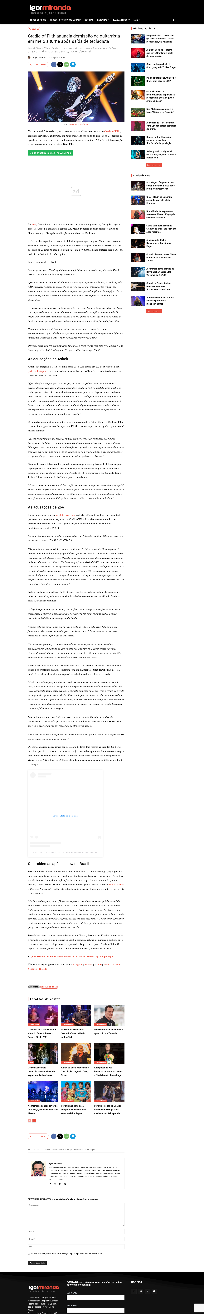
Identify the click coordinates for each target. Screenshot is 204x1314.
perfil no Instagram (37, 461)
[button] (172, 20)
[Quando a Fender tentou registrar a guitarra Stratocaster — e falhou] (138, 286)
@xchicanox (84, 124)
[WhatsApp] (66, 64)
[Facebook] (53, 64)
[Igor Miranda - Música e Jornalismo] (50, 9)
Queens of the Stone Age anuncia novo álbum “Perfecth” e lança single (158, 140)
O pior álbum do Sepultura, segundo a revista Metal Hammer (159, 200)
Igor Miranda (40, 57)
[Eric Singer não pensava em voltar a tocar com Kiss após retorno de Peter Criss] (138, 186)
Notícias (34, 29)
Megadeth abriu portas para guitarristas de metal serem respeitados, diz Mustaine (160, 38)
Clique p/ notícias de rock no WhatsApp (50, 152)
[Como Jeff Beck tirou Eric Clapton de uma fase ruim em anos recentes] (138, 229)
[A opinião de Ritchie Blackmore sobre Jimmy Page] (138, 243)
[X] (60, 64)
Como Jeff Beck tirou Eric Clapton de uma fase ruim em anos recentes (161, 228)
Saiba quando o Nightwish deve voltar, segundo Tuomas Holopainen (161, 154)
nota (34, 224)
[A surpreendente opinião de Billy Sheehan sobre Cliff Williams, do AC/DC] (138, 272)
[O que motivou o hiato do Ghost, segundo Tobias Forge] (138, 67)
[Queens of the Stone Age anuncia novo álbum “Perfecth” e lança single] (138, 140)
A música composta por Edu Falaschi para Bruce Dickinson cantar (160, 300)
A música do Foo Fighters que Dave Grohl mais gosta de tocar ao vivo (159, 52)
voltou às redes (116, 1292)
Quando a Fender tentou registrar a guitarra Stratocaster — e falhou (158, 286)
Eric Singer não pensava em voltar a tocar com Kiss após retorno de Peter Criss (160, 185)
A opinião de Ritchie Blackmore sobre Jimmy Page (158, 243)
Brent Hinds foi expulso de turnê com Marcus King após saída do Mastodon (160, 214)
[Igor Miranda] (30, 57)
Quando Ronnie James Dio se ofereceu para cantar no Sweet (161, 257)
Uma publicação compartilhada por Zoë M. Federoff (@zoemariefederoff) (65, 1260)
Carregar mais (152, 165)
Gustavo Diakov (73, 124)
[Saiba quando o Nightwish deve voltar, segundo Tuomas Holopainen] (138, 154)
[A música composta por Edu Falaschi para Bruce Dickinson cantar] (138, 301)
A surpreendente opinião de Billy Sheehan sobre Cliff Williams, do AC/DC (160, 271)
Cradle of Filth (112, 131)
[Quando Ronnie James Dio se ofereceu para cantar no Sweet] (138, 257)
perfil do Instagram (65, 741)
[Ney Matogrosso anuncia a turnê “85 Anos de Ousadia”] (138, 112)
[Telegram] (73, 64)
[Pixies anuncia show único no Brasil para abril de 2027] (138, 81)
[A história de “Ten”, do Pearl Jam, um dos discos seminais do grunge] (138, 126)
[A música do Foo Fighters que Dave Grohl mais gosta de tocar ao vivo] (138, 53)
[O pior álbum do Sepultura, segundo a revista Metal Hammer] (138, 200)
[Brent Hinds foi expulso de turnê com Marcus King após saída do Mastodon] (138, 214)
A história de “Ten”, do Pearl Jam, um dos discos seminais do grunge (161, 125)
